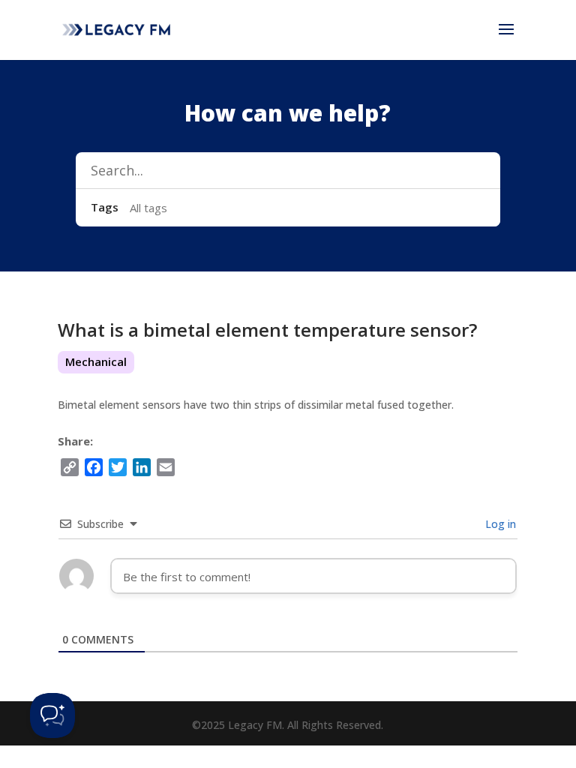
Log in (499, 524)
